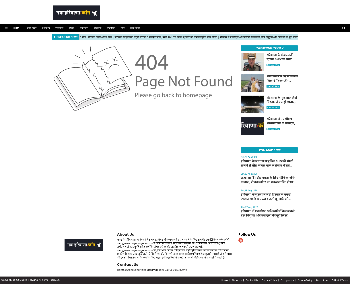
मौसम (71, 28)
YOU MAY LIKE (269, 150)
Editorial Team (340, 280)
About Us (125, 234)
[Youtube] (240, 240)
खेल (123, 28)
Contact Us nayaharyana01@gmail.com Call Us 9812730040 (152, 270)
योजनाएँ (98, 28)
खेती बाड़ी (135, 28)
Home (17, 28)
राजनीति (59, 28)
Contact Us (127, 264)
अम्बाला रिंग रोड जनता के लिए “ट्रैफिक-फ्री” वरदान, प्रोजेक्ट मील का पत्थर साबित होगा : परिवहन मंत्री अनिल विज (268, 182)
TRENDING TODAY (269, 48)
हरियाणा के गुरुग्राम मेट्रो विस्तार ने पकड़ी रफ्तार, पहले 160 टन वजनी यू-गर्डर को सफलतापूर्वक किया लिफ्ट (266, 199)
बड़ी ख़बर (32, 28)
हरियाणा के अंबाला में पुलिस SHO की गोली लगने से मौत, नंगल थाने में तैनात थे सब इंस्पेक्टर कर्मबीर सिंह (267, 165)
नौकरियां (111, 28)
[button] (6, 28)
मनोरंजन (84, 28)
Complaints (287, 280)
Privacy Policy (269, 280)
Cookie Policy (305, 280)
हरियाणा (46, 28)
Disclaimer (322, 280)
